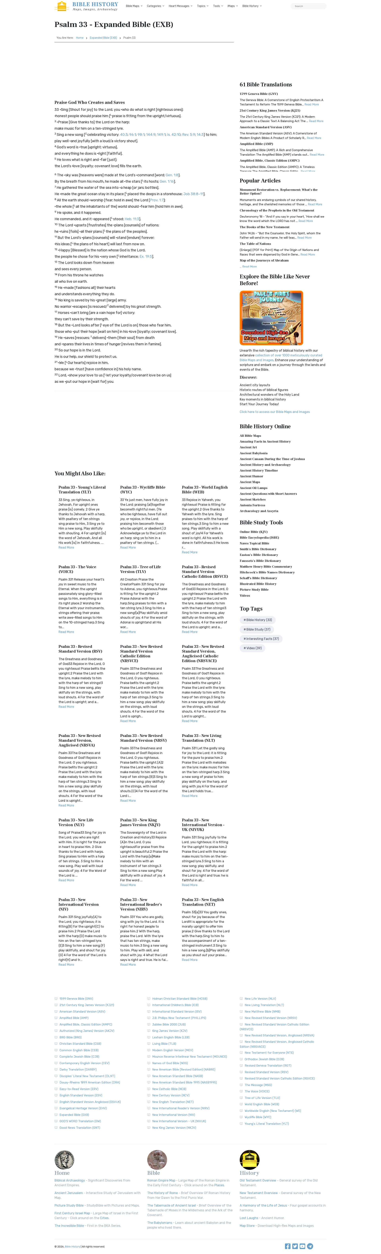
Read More (66, 547)
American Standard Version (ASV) (266, 127)
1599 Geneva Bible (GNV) (259, 94)
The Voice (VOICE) (257, 1091)
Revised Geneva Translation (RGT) (268, 1065)
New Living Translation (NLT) (264, 1005)
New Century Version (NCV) (171, 1095)
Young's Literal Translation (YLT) (267, 1124)
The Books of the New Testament (264, 227)
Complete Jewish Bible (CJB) (79, 1056)
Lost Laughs (249, 1218)
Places (219, 1185)
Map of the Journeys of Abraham (264, 260)
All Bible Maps (250, 436)
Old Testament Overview (258, 1180)
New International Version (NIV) (173, 1115)
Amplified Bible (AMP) (256, 144)
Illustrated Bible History (258, 584)
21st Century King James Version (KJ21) (270, 111)
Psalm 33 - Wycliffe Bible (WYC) (142, 490)
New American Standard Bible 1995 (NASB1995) (184, 1082)
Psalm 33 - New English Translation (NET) (203, 902)
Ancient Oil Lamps (253, 488)
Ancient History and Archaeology (265, 465)
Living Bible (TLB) (164, 1044)
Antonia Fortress (252, 505)
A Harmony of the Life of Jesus (263, 1205)
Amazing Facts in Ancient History (265, 442)
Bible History (250, 6)
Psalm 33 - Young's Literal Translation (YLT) (82, 490)
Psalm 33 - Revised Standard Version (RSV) (80, 649)
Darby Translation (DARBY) (78, 1069)
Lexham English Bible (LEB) (171, 1037)
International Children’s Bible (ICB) (175, 1005)
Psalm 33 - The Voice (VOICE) (77, 569)
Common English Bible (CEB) (79, 1050)
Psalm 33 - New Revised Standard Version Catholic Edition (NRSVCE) (141, 654)
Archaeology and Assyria (259, 511)
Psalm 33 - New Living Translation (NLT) (201, 738)
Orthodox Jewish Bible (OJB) (264, 1059)
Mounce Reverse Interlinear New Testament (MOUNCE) (189, 1056)
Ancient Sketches (253, 500)
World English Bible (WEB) (262, 1104)
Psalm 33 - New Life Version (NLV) (76, 823)
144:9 (150, 134)
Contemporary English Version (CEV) (85, 1063)
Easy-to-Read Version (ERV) (79, 1089)
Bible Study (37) (258, 629)
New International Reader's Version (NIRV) (181, 1108)
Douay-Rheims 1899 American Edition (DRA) (90, 1082)
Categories (154, 6)
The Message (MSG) (258, 1085)
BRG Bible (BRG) (71, 1037)
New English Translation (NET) (173, 1102)
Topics (201, 6)
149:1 (161, 134)
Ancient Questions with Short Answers (268, 494)
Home (80, 38)
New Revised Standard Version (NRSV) (271, 1018)
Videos (245, 596)
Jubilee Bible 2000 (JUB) (169, 1024)
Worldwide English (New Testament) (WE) (273, 1111)
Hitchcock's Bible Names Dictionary (267, 572)
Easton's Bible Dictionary (259, 555)
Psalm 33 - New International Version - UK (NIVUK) (203, 825)
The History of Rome (162, 1193)
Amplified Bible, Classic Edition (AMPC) (270, 161)
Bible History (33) (259, 620)
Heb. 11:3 (132, 219)
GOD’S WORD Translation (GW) (80, 1121)
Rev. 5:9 (188, 134)
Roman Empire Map (161, 1180)
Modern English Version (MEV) (172, 1050)
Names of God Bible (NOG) (170, 1063)
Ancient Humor (251, 476)
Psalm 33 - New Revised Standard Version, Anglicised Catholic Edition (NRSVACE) (203, 654)
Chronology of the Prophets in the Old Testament (277, 210)
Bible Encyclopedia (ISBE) (259, 538)
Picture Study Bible (254, 590)
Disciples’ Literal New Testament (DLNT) (87, 1076)
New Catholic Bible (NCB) (169, 1089)
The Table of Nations (255, 244)
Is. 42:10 (174, 134)
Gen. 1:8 (172, 175)
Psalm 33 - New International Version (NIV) (79, 904)
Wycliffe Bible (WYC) (258, 1117)
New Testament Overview (259, 1193)
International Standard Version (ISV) (177, 1011)
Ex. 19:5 (146, 256)
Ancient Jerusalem (69, 1193)
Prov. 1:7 (157, 200)
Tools (216, 6)
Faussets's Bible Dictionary (260, 561)
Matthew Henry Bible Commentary (266, 567)
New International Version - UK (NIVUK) (179, 1121)
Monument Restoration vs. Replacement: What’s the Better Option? (279, 192)
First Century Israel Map (72, 1213)
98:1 (141, 134)
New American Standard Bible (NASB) (177, 1076)
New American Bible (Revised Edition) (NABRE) (183, 1069)
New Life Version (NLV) (260, 998)
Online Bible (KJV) (254, 532)
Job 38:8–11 (193, 194)
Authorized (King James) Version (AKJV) (87, 1031)
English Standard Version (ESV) (81, 1095)
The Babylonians (159, 1223)
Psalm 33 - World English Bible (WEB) (205, 490)
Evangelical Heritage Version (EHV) (83, 1108)
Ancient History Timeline (259, 471)
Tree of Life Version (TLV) (262, 1098)
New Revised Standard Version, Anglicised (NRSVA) (279, 1035)
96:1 (132, 134)
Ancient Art (248, 447)
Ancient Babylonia (253, 453)
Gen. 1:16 (167, 181)
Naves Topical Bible (254, 543)
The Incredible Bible (69, 1226)
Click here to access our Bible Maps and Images (275, 412)
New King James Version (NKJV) (174, 1128)
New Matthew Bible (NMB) (262, 1011)
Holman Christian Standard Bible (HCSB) (179, 998)
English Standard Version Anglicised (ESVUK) (90, 1102)
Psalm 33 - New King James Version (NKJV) (140, 823)
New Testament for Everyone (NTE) (269, 1052)
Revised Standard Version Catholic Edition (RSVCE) (280, 1078)
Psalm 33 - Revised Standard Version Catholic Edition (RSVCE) (205, 571)
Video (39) (254, 648)
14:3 (200, 134)
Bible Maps (132, 6)
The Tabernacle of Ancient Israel (171, 1205)
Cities (104, 1218)
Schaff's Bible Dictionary (258, 578)
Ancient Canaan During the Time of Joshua (272, 459)
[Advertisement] (144, 72)
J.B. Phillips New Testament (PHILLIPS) (179, 1018)
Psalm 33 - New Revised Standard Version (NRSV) (143, 738)
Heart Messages (179, 6)
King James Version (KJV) (169, 1031)
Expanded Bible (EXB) (103, 38)
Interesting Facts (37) (262, 639)
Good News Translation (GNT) (80, 1128)
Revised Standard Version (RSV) (266, 1072)
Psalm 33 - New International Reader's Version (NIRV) (141, 904)
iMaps (231, 6)
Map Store (247, 1226)
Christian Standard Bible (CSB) (80, 1044)
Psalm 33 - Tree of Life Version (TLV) (140, 569)
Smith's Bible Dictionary (258, 549)
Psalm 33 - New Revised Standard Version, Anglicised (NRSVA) (80, 740)
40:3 (124, 134)
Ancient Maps (250, 482)
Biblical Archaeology (70, 1180)
